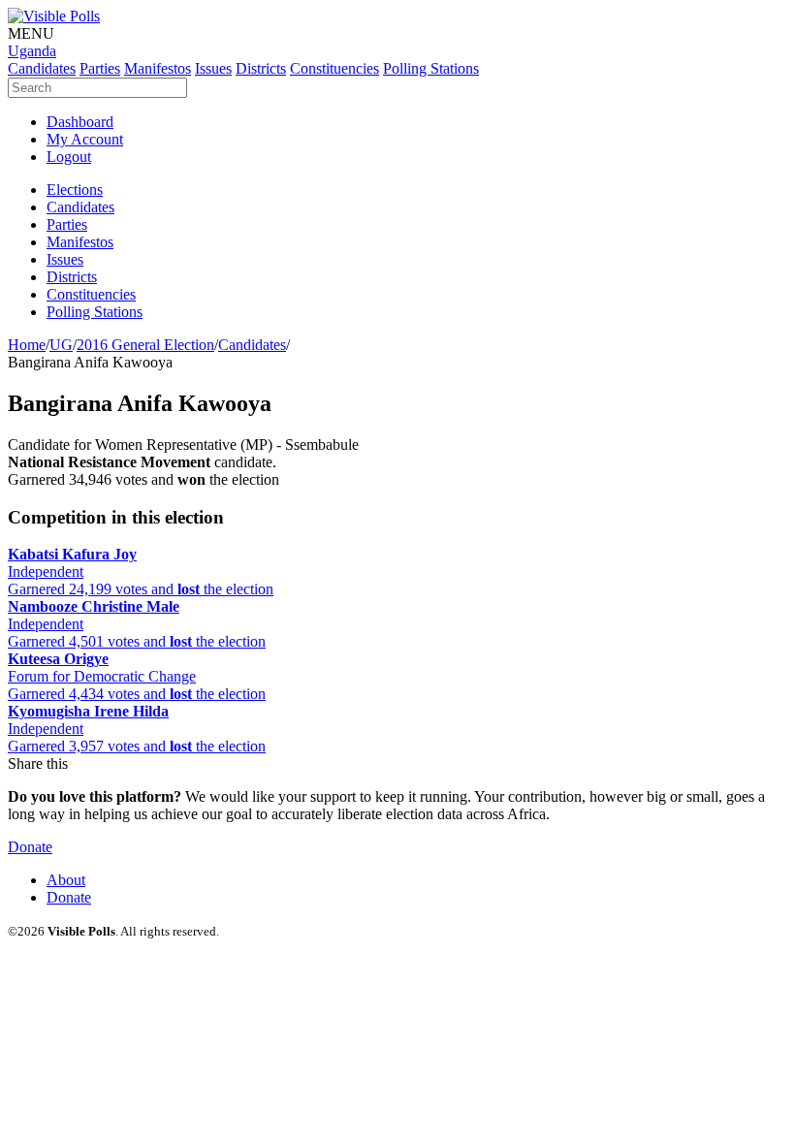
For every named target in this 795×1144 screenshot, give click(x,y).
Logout (69, 156)
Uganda (32, 51)
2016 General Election (145, 344)
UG (61, 344)
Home (27, 344)
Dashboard (80, 121)
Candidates (252, 344)
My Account (85, 139)
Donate (30, 847)
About (66, 880)
